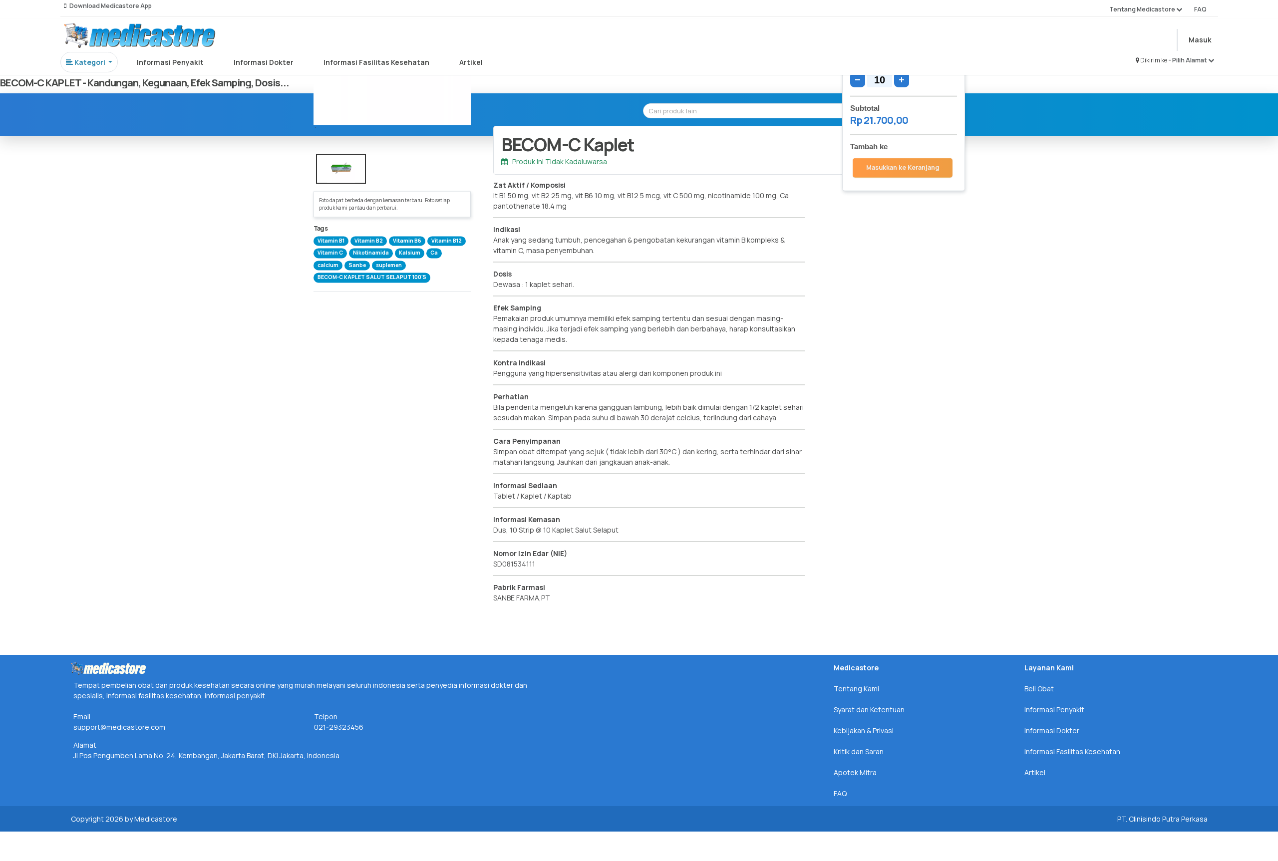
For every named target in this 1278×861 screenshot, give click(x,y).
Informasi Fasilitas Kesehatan (376, 62)
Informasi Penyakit (170, 62)
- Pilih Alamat (1188, 60)
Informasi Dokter (264, 62)
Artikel (471, 62)
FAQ (1200, 9)
